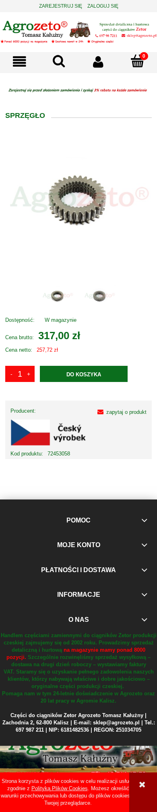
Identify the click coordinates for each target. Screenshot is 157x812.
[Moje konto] (98, 61)
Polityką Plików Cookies (59, 788)
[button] (19, 61)
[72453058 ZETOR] (57, 295)
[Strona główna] (78, 31)
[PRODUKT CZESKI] (49, 432)
